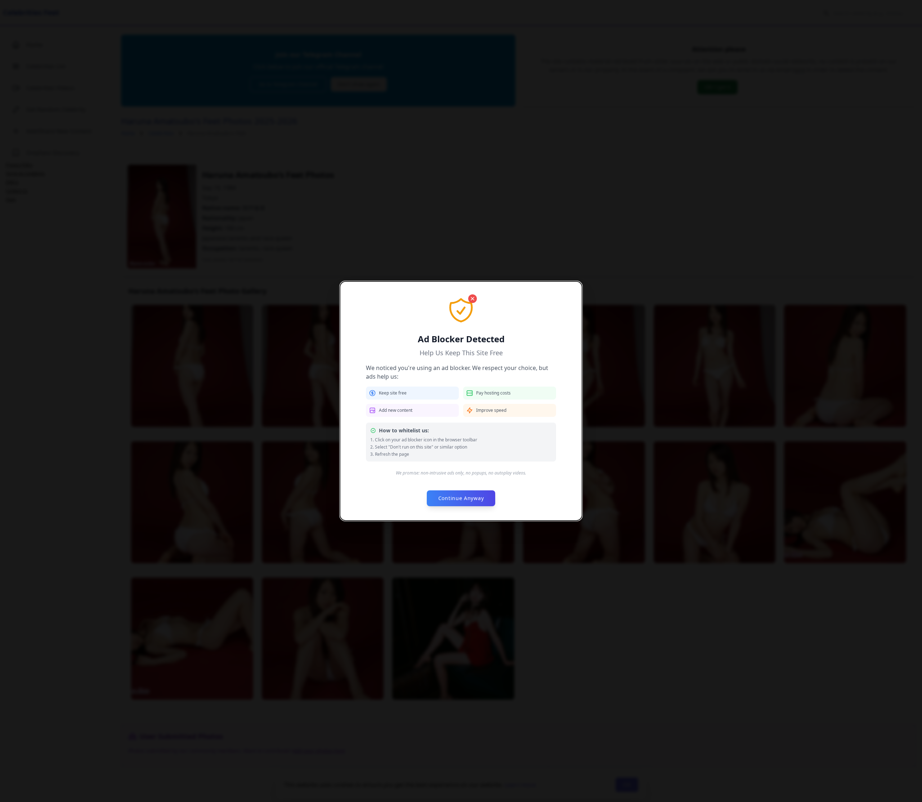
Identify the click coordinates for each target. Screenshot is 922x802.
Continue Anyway (461, 498)
